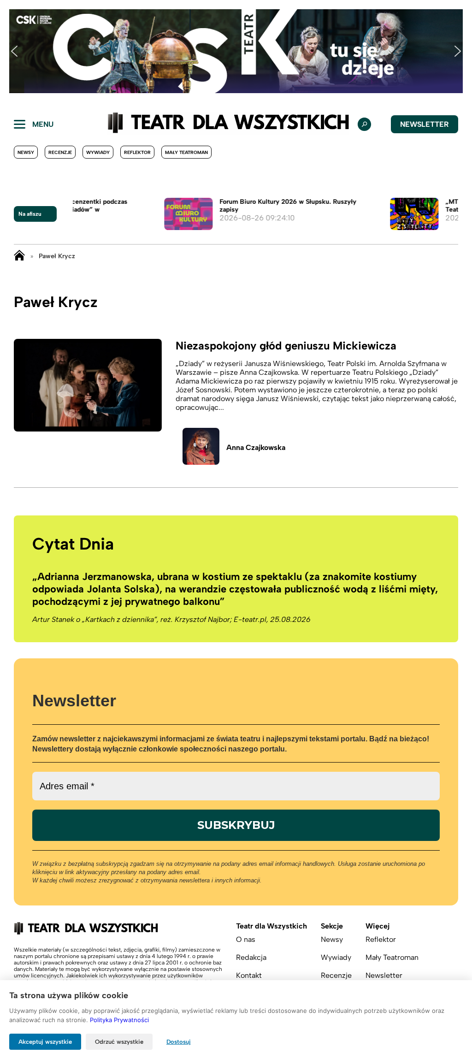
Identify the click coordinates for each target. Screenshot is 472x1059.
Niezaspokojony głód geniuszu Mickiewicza (286, 345)
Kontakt (249, 975)
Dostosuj (178, 1041)
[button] (14, 51)
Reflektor (137, 152)
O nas (245, 939)
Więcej (377, 926)
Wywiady (98, 152)
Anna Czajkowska (255, 447)
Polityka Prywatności (119, 1020)
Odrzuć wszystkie (119, 1041)
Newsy (26, 152)
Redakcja (251, 957)
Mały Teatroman (186, 152)
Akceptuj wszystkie (45, 1041)
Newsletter (424, 124)
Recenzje (60, 152)
